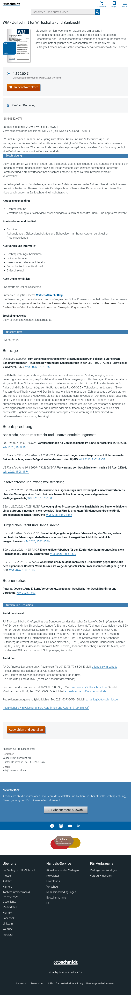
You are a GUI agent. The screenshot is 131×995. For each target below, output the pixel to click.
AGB (50, 983)
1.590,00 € (37, 75)
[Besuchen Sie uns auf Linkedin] (79, 825)
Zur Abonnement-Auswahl (65, 810)
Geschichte (9, 901)
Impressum (22, 983)
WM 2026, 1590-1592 (22, 570)
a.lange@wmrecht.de (104, 666)
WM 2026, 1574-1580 (40, 498)
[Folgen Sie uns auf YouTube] (70, 825)
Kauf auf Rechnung (23, 105)
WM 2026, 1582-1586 (37, 541)
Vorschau (52, 886)
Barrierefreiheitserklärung (69, 983)
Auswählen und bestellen (26, 729)
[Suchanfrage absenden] (97, 12)
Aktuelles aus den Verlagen (62, 870)
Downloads (53, 881)
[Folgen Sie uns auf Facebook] (52, 825)
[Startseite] (66, 964)
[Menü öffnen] (125, 3)
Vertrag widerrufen (101, 875)
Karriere (7, 886)
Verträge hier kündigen (103, 870)
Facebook (8, 918)
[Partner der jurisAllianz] (65, 842)
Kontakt (7, 912)
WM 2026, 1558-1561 (16, 447)
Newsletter (52, 875)
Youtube (8, 929)
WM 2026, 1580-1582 (59, 514)
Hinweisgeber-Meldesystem (100, 983)
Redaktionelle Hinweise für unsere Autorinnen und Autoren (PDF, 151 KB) (46, 707)
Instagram (9, 934)
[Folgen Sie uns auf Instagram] (61, 825)
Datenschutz (38, 983)
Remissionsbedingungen (61, 892)
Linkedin (8, 923)
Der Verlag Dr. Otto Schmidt (19, 870)
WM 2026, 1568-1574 (16, 471)
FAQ (48, 903)
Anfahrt (7, 881)
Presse (7, 875)
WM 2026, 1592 (26, 592)
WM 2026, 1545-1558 (38, 367)
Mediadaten (10, 907)
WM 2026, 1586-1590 (63, 553)
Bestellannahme (56, 897)
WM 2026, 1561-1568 (92, 459)
